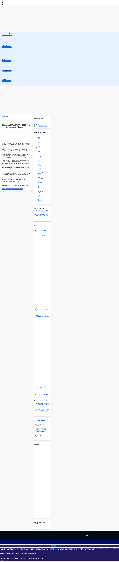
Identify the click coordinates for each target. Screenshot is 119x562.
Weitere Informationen (46, 545)
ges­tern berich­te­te (9, 143)
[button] (9, 34)
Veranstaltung (40, 200)
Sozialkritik (40, 173)
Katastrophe (40, 160)
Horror (39, 159)
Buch (39, 187)
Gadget (39, 192)
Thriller (39, 177)
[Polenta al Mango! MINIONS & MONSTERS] (41, 124)
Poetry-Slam (40, 197)
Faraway (37, 436)
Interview (39, 142)
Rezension (40, 146)
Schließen (1, 560)
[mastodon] (2, 1)
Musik (39, 196)
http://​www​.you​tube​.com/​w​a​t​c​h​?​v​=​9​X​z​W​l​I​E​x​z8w (10, 181)
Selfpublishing (40, 172)
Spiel (39, 199)
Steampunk (40, 174)
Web (38, 201)
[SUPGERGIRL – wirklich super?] (40, 125)
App (38, 186)
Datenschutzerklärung (85, 536)
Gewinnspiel (40, 141)
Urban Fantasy (40, 178)
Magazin (39, 195)
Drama (39, 155)
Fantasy (39, 156)
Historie (39, 157)
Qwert (37, 425)
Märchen (39, 165)
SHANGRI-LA (38, 213)
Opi (36, 435)
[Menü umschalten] (7, 35)
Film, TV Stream (41, 191)
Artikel (39, 137)
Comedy (39, 152)
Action (39, 151)
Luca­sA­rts (26, 145)
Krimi (39, 161)
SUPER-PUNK (38, 431)
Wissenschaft (40, 182)
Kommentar (40, 143)
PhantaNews (5, 7)
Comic (39, 188)
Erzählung (39, 138)
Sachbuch (39, 169)
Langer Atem (38, 424)
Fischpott (41, 420)
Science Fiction (40, 170)
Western (39, 181)
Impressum (87, 535)
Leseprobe (39, 145)
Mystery (39, 164)
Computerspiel (21, 130)
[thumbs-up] (2, 4)
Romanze (39, 168)
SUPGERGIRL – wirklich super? (41, 216)
